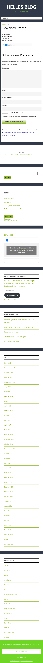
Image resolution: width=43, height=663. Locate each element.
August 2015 (8, 506)
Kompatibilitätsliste (10, 594)
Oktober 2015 (8, 496)
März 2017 (7, 430)
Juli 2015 (7, 511)
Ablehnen (22, 657)
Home (4, 24)
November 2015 (9, 492)
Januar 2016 (8, 482)
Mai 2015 (7, 520)
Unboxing (7, 628)
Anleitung (7, 580)
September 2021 (9, 368)
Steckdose (7, 623)
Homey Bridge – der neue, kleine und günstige (19, 327)
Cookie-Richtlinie (15, 661)
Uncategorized (9, 632)
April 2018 (7, 406)
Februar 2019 (8, 396)
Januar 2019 (8, 401)
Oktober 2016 (8, 444)
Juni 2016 (7, 458)
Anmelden (8, 216)
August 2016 (8, 454)
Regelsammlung (9, 609)
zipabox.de (8, 235)
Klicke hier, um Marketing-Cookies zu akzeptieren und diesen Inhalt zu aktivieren (21, 250)
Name (4, 90)
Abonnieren (12, 295)
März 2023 (7, 363)
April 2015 (7, 525)
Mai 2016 (7, 463)
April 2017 (7, 425)
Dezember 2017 (9, 411)
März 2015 (7, 530)
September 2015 (9, 501)
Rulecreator (8, 613)
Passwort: (7, 202)
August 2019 (8, 387)
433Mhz (6, 566)
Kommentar (6, 68)
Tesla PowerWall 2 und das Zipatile (15, 337)
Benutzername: (9, 198)
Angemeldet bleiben (13, 205)
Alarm (6, 575)
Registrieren (8, 219)
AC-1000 (7, 570)
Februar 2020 (8, 377)
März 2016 (7, 473)
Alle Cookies (21, 651)
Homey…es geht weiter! (11, 332)
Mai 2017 (7, 420)
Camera (6, 585)
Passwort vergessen (10, 220)
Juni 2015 (7, 516)
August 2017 (8, 415)
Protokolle (7, 604)
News (6, 599)
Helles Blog (21, 7)
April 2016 (7, 468)
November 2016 (9, 439)
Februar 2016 (8, 477)
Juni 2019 (7, 392)
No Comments (9, 40)
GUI (5, 590)
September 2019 (9, 382)
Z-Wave (6, 637)
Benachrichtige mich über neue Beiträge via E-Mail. (20, 116)
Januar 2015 (8, 539)
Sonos (6, 618)
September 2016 (9, 449)
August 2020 (8, 373)
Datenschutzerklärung (26, 661)
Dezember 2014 (9, 544)
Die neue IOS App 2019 (11, 341)
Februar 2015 (8, 535)
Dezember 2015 (9, 487)
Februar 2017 (8, 434)
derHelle (9, 36)
